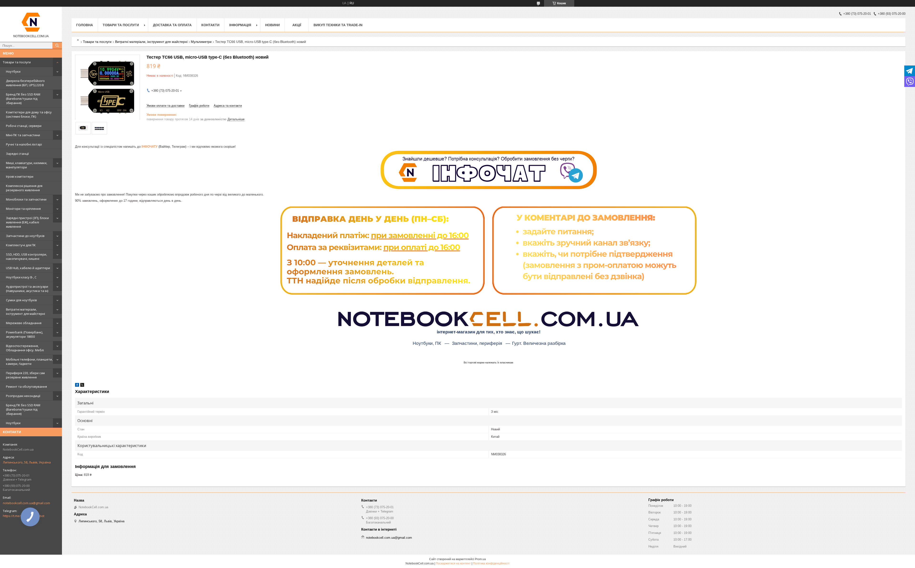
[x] (82, 385)
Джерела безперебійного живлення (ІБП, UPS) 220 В (25, 83)
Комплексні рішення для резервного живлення (24, 188)
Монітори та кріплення (23, 208)
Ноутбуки (13, 71)
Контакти (210, 25)
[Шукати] (57, 45)
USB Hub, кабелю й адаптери (28, 268)
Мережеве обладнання (23, 323)
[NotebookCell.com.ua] (31, 22)
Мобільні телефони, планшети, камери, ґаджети (29, 361)
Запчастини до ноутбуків (25, 236)
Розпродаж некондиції (23, 396)
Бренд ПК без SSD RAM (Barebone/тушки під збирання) (23, 98)
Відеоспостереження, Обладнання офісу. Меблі (25, 348)
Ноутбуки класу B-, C (21, 277)
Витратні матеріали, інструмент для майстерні (25, 311)
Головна (84, 25)
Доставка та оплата (172, 25)
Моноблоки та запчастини (26, 199)
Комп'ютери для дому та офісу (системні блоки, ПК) (29, 114)
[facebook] (77, 385)
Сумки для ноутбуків (21, 300)
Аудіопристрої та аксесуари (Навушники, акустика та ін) (27, 288)
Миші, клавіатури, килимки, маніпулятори (26, 165)
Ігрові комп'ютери (19, 176)
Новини (272, 25)
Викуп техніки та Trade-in (338, 25)
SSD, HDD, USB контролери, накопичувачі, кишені (26, 256)
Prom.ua (480, 559)
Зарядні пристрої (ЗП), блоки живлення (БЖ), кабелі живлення (27, 222)
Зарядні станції (17, 153)
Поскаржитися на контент (453, 563)
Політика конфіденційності (491, 563)
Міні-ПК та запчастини (23, 135)
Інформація (240, 25)
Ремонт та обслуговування (26, 386)
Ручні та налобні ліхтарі (24, 144)
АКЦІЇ (296, 25)
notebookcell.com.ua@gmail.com (26, 503)
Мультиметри (201, 42)
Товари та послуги (17, 62)
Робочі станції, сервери (23, 126)
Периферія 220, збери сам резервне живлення (25, 375)
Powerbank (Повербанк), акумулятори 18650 (24, 334)
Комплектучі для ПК (21, 245)
